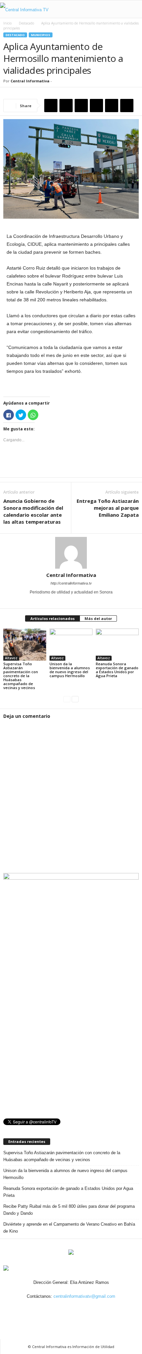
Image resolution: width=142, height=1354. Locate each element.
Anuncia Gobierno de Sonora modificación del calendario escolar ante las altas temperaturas (33, 511)
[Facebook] (62, 601)
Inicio (7, 23)
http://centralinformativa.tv (71, 583)
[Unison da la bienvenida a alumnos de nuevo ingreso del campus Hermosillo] (71, 645)
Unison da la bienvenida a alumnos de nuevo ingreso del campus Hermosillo (70, 669)
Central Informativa (30, 80)
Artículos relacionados (52, 618)
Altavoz (11, 658)
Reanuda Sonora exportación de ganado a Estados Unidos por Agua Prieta (117, 669)
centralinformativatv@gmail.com (84, 1296)
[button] (131, 9)
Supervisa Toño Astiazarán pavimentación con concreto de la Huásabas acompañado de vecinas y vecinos (20, 675)
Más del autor (98, 618)
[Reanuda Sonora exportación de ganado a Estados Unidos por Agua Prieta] (117, 645)
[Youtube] (80, 601)
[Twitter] (71, 601)
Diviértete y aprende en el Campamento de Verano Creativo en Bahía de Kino (69, 1228)
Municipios (40, 35)
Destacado (26, 23)
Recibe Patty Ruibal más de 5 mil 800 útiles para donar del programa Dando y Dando (69, 1210)
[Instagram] (64, 1308)
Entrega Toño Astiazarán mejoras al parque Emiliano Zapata (108, 508)
